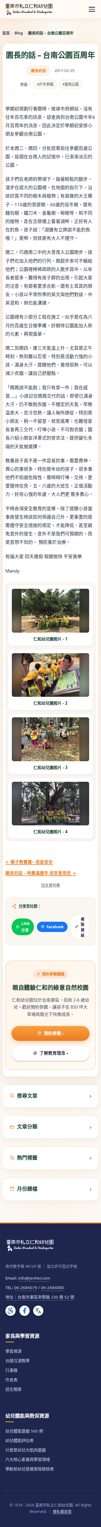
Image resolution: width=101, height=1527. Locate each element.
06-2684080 (52, 1287)
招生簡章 (13, 1389)
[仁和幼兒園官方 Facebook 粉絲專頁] (24, 1311)
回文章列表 (50, 885)
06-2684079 (25, 1287)
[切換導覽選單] (91, 9)
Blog (19, 32)
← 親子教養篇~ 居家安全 (29, 862)
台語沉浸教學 (17, 1360)
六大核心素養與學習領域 (27, 1459)
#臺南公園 (70, 84)
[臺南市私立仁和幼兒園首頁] (29, 9)
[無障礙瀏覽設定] (10, 1311)
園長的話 (38, 70)
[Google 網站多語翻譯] (38, 1311)
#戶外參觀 (45, 84)
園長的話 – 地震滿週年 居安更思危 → (40, 873)
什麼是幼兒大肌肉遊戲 (25, 1450)
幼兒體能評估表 (19, 1440)
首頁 (6, 32)
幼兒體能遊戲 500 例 (24, 1431)
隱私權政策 (62, 1511)
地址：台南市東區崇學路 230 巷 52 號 (39, 1297)
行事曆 (11, 1370)
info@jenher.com (34, 1278)
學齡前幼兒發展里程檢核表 (29, 1469)
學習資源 (13, 1351)
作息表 (11, 1379)
